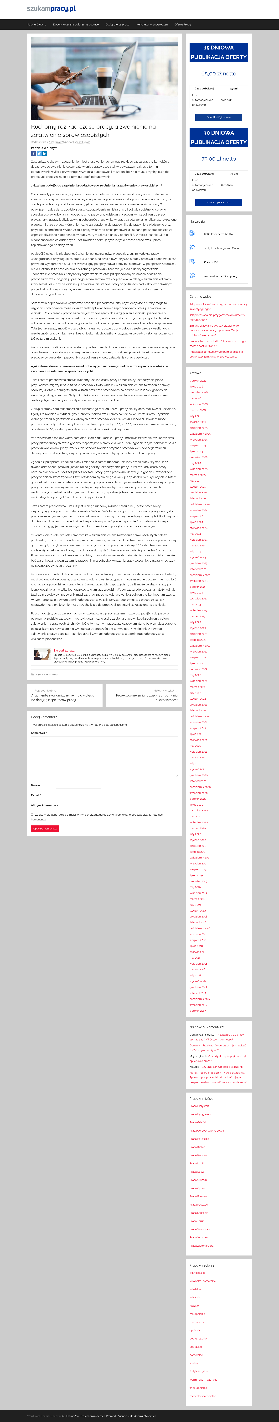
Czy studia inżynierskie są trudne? (223, 1066)
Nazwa (36, 785)
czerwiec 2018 (198, 951)
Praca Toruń (197, 1221)
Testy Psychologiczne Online (222, 248)
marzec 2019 (197, 898)
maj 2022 (195, 675)
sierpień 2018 (198, 940)
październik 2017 (200, 998)
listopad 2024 (198, 498)
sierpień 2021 (198, 728)
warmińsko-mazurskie (203, 1379)
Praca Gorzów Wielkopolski (207, 1130)
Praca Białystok (199, 1106)
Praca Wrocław (199, 1237)
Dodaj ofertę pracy (117, 24)
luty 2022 (195, 692)
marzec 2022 (198, 686)
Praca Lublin (197, 1163)
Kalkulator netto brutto (218, 234)
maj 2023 (195, 604)
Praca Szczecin (199, 1212)
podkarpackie (198, 1338)
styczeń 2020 (198, 840)
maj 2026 (195, 398)
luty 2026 (195, 416)
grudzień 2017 (198, 987)
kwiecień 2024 (198, 539)
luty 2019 (195, 904)
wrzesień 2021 (198, 722)
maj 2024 (195, 533)
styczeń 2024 (198, 557)
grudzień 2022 (198, 633)
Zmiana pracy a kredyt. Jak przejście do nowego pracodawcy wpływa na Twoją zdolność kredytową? (214, 330)
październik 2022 (200, 645)
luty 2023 (195, 622)
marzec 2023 (198, 616)
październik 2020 (200, 787)
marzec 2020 (198, 828)
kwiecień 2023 (198, 610)
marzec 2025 (198, 474)
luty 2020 (195, 834)
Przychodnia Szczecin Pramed (98, 1415)
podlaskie (196, 1346)
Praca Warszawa (200, 1229)
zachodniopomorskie (203, 1396)
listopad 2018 (198, 922)
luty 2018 (195, 975)
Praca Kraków (198, 1155)
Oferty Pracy (183, 24)
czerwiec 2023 (198, 598)
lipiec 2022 (196, 663)
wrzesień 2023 (198, 580)
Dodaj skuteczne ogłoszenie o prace (76, 24)
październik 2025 (200, 433)
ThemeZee (72, 1415)
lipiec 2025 (196, 451)
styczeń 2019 (198, 910)
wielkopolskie (198, 1387)
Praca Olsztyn (198, 1180)
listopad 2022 (198, 639)
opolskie (195, 1330)
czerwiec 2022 (198, 669)
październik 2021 (200, 716)
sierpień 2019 (198, 869)
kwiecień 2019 (198, 893)
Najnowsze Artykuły (47, 674)
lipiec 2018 (196, 945)
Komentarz (39, 733)
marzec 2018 (197, 969)
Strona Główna (36, 24)
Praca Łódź (197, 1171)
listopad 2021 (198, 710)
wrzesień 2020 (199, 792)
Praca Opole (197, 1188)
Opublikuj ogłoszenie (218, 202)
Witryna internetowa (44, 805)
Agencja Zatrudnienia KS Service (137, 1415)
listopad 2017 (198, 993)
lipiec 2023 (196, 592)
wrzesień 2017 (198, 1004)
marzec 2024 (198, 545)
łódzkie (194, 1305)
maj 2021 (195, 745)
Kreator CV (211, 262)
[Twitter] (39, 153)
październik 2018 (200, 928)
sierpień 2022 (198, 657)
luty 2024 (195, 551)
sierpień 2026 (198, 380)
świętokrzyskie (199, 1371)
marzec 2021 (197, 757)
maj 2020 (195, 816)
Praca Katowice (199, 1138)
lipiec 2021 (196, 734)
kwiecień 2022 (198, 680)
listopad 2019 (198, 851)
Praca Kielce (197, 1147)
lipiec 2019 (196, 875)
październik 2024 (200, 504)
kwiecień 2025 (198, 469)
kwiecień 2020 (199, 822)
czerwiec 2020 (199, 810)
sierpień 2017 (198, 1010)
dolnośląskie (198, 1272)
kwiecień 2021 (198, 751)
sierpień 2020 (198, 798)
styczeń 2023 (198, 628)
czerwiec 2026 (199, 392)
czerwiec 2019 (198, 881)
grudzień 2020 (199, 775)
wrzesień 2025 (198, 439)
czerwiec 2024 (198, 528)
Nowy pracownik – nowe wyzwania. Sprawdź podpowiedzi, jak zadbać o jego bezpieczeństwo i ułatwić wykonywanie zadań (219, 1077)
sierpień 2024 (198, 516)
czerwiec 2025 (198, 457)
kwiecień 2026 (199, 404)
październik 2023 (200, 575)
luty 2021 (195, 763)
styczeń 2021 (198, 769)
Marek (193, 1072)
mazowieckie (198, 1322)
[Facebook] (33, 153)
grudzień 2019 (198, 845)
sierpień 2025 (198, 445)
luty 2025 (195, 480)
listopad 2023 (198, 569)
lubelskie (195, 1289)
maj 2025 (195, 463)
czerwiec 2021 (198, 739)
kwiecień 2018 (198, 963)
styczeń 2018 (198, 981)
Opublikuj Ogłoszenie (219, 117)
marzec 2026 (198, 410)
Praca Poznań (198, 1196)
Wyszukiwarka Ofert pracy (220, 276)
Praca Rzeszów (199, 1204)
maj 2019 (195, 887)
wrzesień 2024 (198, 510)
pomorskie (196, 1355)
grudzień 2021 (198, 704)
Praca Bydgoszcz (200, 1114)
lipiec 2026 (196, 386)
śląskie (194, 1363)
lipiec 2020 (196, 804)
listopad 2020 (198, 781)
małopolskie (197, 1313)
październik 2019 (200, 857)
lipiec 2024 (196, 522)
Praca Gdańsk (198, 1122)
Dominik (195, 1045)
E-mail (36, 795)
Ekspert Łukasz (81, 142)
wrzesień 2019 (198, 863)
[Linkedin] (44, 153)
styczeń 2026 (198, 421)
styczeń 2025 (198, 486)
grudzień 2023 (198, 563)
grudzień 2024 (198, 492)
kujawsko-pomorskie (203, 1281)
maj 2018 (195, 957)
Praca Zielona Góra (201, 1245)
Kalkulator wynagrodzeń (152, 24)
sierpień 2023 (198, 586)
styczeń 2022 (198, 698)
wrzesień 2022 (198, 651)
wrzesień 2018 (198, 934)
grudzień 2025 (198, 427)
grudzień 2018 (198, 916)
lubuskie (195, 1297)
